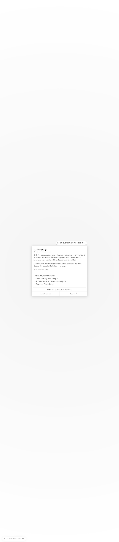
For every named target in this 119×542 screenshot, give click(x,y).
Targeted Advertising (44, 284)
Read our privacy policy (41, 270)
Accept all (73, 294)
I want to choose (45, 294)
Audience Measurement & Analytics (51, 281)
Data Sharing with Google (47, 278)
